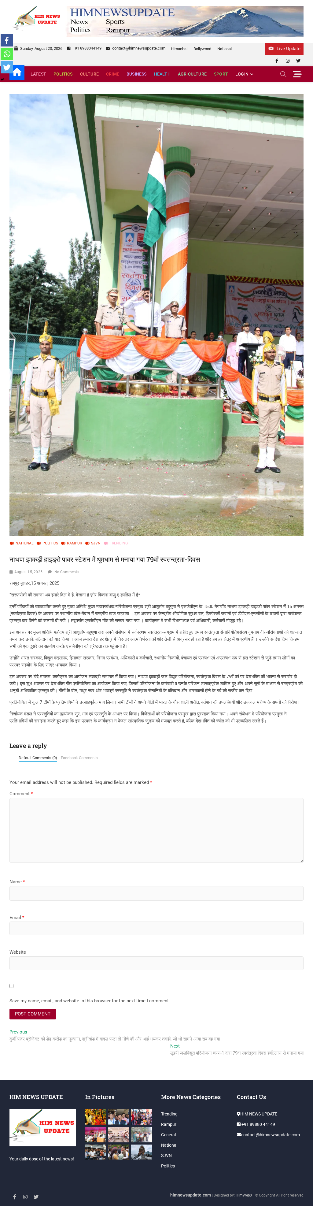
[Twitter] (7, 67)
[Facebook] (7, 40)
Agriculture (192, 74)
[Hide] (2, 79)
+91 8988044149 (86, 48)
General (168, 1134)
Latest (38, 74)
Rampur (74, 543)
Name (17, 882)
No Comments (66, 572)
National (224, 48)
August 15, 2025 (28, 572)
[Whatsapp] (7, 54)
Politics (63, 74)
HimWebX (244, 1195)
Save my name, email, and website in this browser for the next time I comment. (89, 1001)
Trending (119, 543)
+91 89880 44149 (258, 1124)
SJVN (96, 543)
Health (162, 74)
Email (16, 917)
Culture (89, 74)
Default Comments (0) (38, 757)
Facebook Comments (79, 757)
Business (137, 74)
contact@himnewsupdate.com (138, 48)
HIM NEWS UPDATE (258, 1113)
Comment (21, 793)
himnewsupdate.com (190, 1195)
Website (17, 952)
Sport (221, 74)
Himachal (179, 48)
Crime (112, 74)
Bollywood (202, 48)
